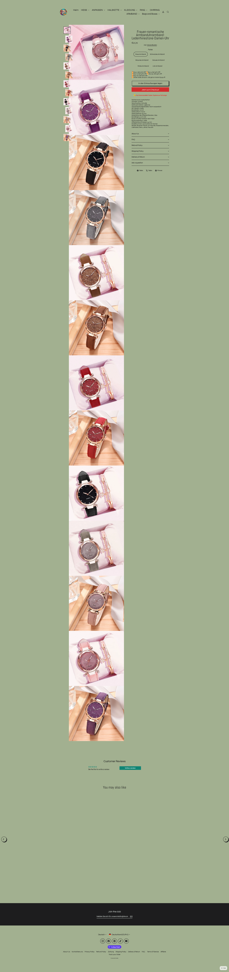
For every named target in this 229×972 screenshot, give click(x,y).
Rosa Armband (140, 54)
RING (142, 10)
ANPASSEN (97, 10)
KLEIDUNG (129, 10)
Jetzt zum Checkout (150, 90)
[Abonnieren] (131, 916)
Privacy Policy (89, 952)
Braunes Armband (142, 60)
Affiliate (163, 952)
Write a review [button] (130, 768)
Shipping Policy (137, 151)
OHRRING (154, 10)
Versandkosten (152, 45)
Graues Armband (158, 60)
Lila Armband (157, 66)
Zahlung (111, 952)
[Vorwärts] (225, 839)
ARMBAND (132, 13)
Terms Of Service (153, 952)
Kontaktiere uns (77, 952)
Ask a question (137, 163)
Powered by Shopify (114, 958)
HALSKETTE (114, 10)
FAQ (133, 139)
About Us (135, 134)
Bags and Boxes (150, 13)
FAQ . (143, 952)
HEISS (84, 10)
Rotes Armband (143, 66)
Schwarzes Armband (157, 54)
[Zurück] (4, 839)
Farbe (150, 50)
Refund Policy (137, 145)
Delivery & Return (138, 157)
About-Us (66, 952)
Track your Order (114, 954)
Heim (75, 10)
